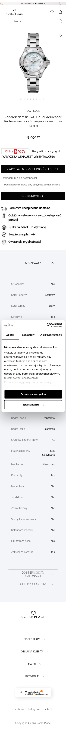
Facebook (18, 709)
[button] (22, 101)
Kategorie (32, 676)
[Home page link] (13, 12)
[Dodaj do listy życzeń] (60, 35)
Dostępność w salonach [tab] (33, 574)
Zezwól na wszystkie (33, 394)
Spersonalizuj (31, 404)
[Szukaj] (60, 21)
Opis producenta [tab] (33, 584)
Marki (32, 664)
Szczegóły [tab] (28, 334)
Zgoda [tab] (10, 334)
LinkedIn (48, 709)
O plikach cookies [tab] (51, 334)
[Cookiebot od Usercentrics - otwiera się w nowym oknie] (47, 325)
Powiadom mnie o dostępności (19, 178)
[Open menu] (5, 21)
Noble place (32, 639)
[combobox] (38, 21)
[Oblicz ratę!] (16, 151)
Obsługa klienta (32, 651)
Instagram (34, 709)
